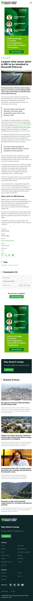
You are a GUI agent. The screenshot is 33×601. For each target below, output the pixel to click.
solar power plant (13, 265)
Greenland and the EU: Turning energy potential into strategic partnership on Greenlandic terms (16, 470)
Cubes (9, 597)
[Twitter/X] (6, 255)
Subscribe (9, 370)
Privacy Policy (4, 591)
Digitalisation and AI (6, 561)
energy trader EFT (18, 124)
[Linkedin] (9, 255)
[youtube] (22, 584)
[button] (31, 3)
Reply (28, 285)
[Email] (13, 255)
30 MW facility (26, 131)
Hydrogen (20, 555)
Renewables (5, 58)
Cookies (13, 591)
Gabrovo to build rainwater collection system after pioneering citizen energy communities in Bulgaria (16, 437)
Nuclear (3, 558)
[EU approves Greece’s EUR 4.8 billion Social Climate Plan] (16, 391)
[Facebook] (2, 255)
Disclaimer (3, 579)
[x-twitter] (14, 584)
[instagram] (18, 584)
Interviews (3, 565)
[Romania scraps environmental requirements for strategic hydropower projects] (16, 490)
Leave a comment (16, 297)
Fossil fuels (20, 558)
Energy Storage (5, 555)
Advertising (4, 576)
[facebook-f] (10, 584)
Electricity (3, 549)
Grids (2, 552)
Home (2, 545)
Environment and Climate (24, 552)
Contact (19, 573)
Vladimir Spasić (5, 245)
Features (20, 561)
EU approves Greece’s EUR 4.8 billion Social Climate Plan (15, 403)
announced (22, 177)
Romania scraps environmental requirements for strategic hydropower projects (16, 503)
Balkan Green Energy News (12, 595)
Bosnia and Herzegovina (7, 240)
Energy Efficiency (22, 549)
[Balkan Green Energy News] (9, 3)
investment (4, 265)
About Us (20, 576)
